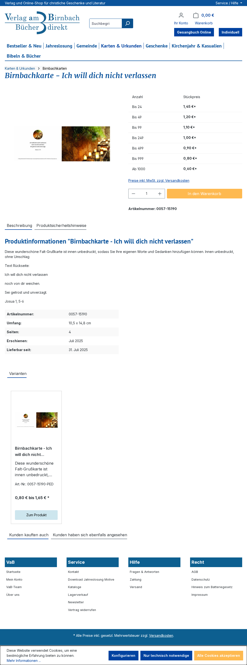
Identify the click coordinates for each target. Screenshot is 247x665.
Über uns (13, 595)
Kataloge (74, 587)
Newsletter (76, 602)
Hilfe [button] (135, 562)
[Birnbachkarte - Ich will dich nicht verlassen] (62, 143)
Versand (136, 587)
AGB (195, 572)
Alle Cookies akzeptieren (218, 655)
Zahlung (135, 579)
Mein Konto (14, 579)
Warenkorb (204, 23)
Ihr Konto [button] (181, 23)
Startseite (13, 572)
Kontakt (73, 572)
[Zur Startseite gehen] (42, 23)
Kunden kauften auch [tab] (28, 534)
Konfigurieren (123, 655)
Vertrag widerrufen (82, 610)
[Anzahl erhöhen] (160, 193)
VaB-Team (14, 587)
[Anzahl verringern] (133, 193)
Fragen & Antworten (144, 572)
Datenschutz (201, 579)
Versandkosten (161, 635)
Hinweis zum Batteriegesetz (212, 587)
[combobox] (105, 23)
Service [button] (76, 562)
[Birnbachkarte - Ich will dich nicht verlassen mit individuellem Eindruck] (36, 420)
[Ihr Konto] (181, 15)
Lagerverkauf (78, 595)
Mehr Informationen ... (24, 660)
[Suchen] (127, 23)
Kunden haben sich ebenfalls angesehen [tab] (90, 534)
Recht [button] (198, 562)
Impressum (200, 595)
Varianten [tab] (18, 373)
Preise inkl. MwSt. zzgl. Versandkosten (158, 180)
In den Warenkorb (204, 193)
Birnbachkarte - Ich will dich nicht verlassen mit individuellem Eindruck (36, 452)
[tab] (18, 225)
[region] (62, 144)
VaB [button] (10, 562)
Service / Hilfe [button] (227, 3)
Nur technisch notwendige (166, 655)
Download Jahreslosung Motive (91, 579)
